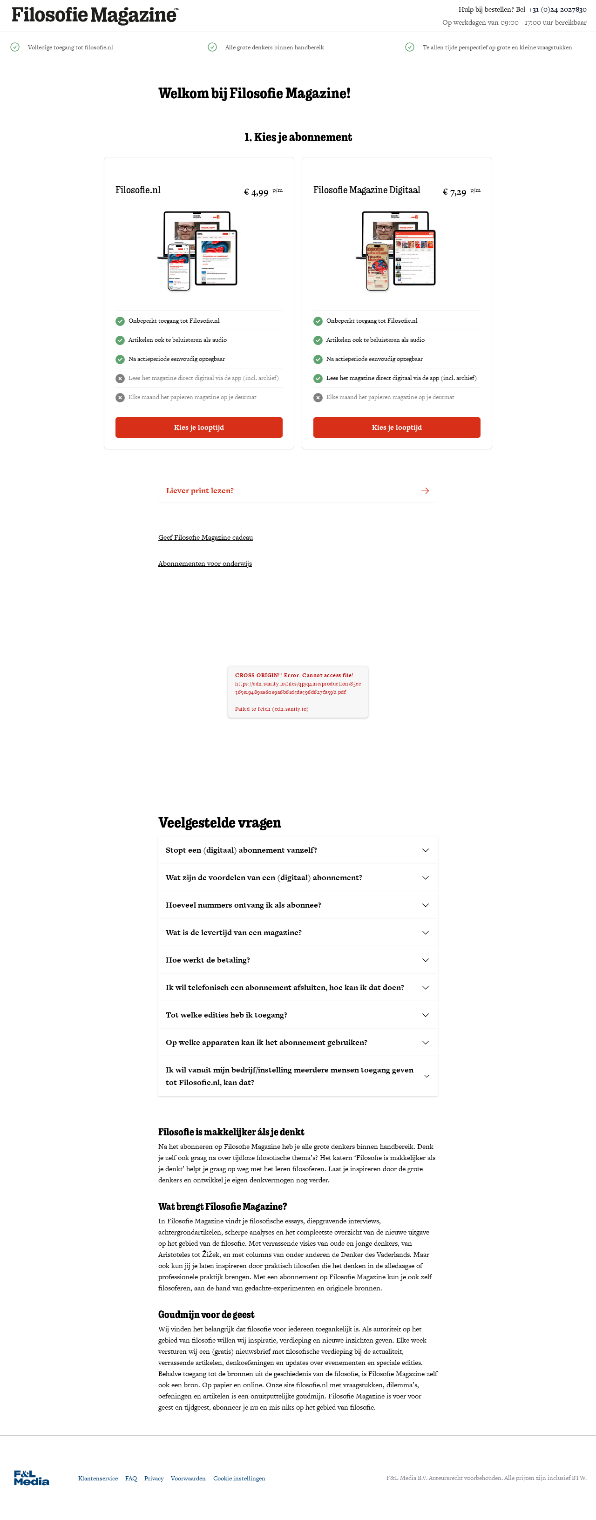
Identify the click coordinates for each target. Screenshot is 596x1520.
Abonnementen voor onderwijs (205, 563)
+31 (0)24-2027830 (558, 9)
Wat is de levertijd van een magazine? (234, 932)
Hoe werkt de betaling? (208, 959)
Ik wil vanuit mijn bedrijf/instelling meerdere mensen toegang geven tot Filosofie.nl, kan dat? (289, 1076)
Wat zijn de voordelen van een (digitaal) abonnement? (264, 877)
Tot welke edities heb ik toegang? (226, 1014)
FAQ (131, 1478)
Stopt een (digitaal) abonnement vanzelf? (241, 849)
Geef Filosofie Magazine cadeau (205, 537)
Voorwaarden (188, 1478)
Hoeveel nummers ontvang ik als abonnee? (243, 904)
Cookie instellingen (239, 1478)
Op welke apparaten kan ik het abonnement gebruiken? (266, 1042)
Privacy (153, 1478)
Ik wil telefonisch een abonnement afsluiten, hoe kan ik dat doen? (285, 987)
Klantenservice (98, 1478)
